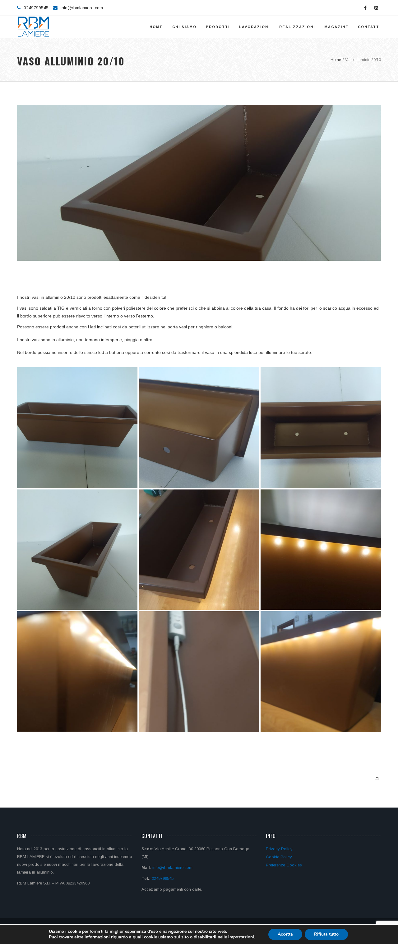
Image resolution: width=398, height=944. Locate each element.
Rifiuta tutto (326, 934)
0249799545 (163, 878)
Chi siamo (184, 27)
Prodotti (218, 27)
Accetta (285, 934)
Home (156, 27)
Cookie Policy (279, 857)
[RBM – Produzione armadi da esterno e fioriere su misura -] (33, 27)
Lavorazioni (254, 27)
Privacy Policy (279, 848)
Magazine (336, 27)
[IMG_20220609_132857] (199, 427)
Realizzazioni (297, 27)
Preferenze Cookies (284, 865)
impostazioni (241, 937)
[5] (321, 671)
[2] (321, 549)
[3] (77, 671)
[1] (199, 549)
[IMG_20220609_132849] (321, 427)
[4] (199, 671)
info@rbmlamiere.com (82, 7)
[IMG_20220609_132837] (77, 549)
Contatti (369, 27)
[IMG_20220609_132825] (77, 427)
